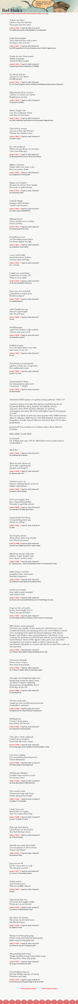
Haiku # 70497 (14, 525)
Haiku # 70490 (14, 668)
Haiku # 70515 (14, 172)
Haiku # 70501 (14, 453)
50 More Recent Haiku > (50, 988)
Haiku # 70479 (14, 835)
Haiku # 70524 (14, 64)
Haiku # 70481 (14, 799)
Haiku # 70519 (14, 118)
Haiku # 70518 (14, 136)
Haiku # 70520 (14, 100)
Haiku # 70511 (14, 245)
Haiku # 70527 (14, 46)
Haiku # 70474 (14, 925)
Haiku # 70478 (14, 853)
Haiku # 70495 (14, 561)
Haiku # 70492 (14, 616)
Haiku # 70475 (14, 907)
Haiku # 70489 (14, 690)
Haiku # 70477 (14, 871)
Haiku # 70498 (14, 507)
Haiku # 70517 (14, 154)
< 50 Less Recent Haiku (28, 988)
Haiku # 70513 (14, 209)
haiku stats (42, 13)
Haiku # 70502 (14, 389)
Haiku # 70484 (14, 745)
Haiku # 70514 (14, 191)
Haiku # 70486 (14, 709)
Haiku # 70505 (14, 335)
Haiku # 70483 (14, 763)
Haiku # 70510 (14, 263)
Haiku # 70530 (14, 28)
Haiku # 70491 (14, 650)
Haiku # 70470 (14, 980)
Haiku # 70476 (14, 889)
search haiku (31, 13)
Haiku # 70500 (14, 471)
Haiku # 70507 (14, 299)
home (4, 13)
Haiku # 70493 (14, 598)
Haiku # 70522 (14, 82)
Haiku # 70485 (14, 727)
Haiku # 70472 (14, 943)
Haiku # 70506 (14, 317)
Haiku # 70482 (14, 781)
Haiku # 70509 (14, 281)
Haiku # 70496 (14, 543)
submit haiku (21, 13)
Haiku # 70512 (14, 227)
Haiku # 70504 (14, 353)
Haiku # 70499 (14, 489)
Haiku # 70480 (14, 817)
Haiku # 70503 (14, 371)
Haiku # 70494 (14, 580)
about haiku (11, 13)
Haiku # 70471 (14, 962)
